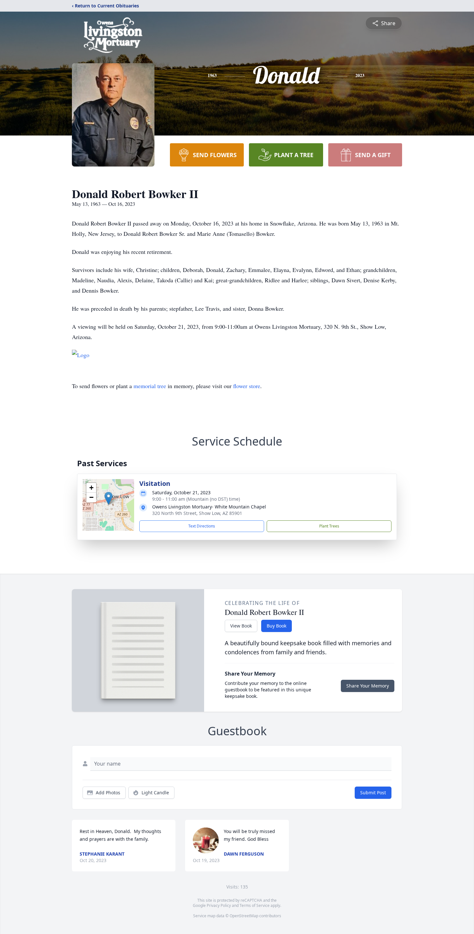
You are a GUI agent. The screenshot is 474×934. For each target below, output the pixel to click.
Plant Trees (329, 526)
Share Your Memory (367, 686)
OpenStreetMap (244, 916)
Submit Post (373, 792)
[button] (108, 498)
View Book (241, 626)
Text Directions (201, 526)
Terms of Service (255, 905)
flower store (246, 386)
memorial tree (149, 386)
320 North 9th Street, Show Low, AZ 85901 (197, 513)
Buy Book (276, 626)
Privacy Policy (219, 905)
